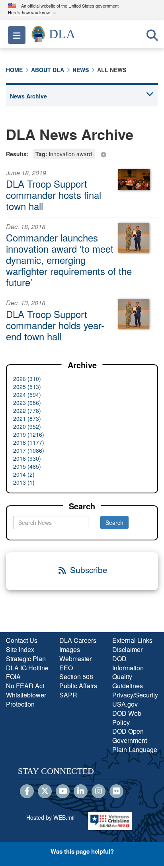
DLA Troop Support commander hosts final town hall (53, 195)
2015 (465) (27, 466)
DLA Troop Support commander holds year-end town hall (55, 325)
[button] (33, 13)
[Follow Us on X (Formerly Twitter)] (45, 791)
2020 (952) (27, 426)
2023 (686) (27, 402)
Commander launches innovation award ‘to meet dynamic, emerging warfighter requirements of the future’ (69, 259)
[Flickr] (116, 791)
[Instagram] (98, 791)
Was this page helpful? (82, 851)
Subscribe (87, 569)
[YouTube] (63, 791)
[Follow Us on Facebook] (27, 791)
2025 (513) (27, 387)
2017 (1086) (28, 450)
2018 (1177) (28, 442)
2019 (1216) (28, 434)
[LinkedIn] (81, 791)
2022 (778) (27, 410)
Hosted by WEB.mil (50, 817)
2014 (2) (24, 474)
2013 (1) (24, 482)
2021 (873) (27, 418)
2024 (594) (27, 395)
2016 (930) (27, 458)
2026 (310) (27, 379)
